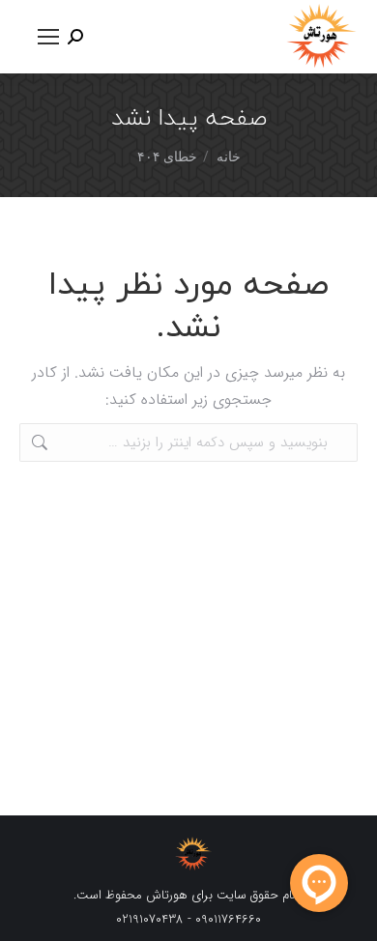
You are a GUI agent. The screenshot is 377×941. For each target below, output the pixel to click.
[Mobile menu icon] (48, 36)
